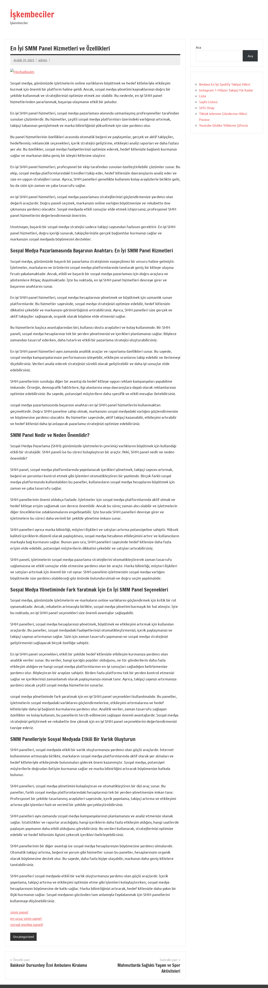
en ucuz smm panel (26, 918)
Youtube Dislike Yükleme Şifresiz (223, 125)
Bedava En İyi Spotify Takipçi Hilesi (224, 84)
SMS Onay (206, 107)
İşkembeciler (32, 14)
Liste (202, 96)
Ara (198, 47)
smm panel (19, 912)
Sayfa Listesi (208, 102)
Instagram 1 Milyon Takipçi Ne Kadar (226, 90)
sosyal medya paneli (26, 924)
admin (42, 60)
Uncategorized (23, 937)
